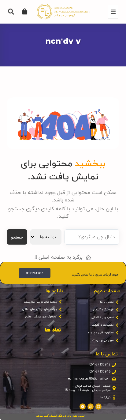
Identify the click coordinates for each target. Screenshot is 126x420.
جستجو (17, 237)
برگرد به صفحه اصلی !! (59, 257)
